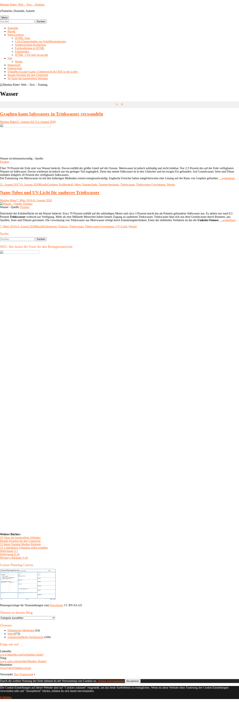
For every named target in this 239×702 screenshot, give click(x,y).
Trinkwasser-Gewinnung (150, 184)
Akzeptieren (132, 681)
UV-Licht (121, 226)
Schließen (6, 697)
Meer (77, 184)
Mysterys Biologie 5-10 (14, 557)
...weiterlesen (227, 178)
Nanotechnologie (109, 184)
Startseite (12, 28)
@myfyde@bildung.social (15, 668)
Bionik (11, 31)
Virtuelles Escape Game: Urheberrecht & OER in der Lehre (42, 71)
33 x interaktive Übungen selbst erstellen (24, 547)
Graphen (52, 184)
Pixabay (5, 161)
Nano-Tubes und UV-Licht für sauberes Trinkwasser (50, 192)
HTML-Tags (22, 38)
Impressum (13, 65)
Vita (9, 58)
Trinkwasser (127, 184)
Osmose (63, 226)
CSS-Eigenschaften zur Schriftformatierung (40, 41)
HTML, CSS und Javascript (31, 54)
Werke (19, 61)
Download (56, 605)
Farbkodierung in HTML (30, 48)
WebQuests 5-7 (9, 551)
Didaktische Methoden (20, 630)
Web (10, 633)
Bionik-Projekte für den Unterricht (27, 75)
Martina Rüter (8, 121)
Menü (4, 17)
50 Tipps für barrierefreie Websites (27, 78)
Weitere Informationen (111, 680)
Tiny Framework (23, 674)
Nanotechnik (89, 184)
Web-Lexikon (15, 34)
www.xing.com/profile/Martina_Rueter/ (23, 661)
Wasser (171, 184)
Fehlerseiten (22, 51)
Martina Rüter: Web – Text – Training (22, 4)
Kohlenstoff (66, 184)
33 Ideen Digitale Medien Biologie (20, 544)
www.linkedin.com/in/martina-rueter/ (22, 654)
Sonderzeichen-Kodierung (30, 44)
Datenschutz (14, 68)
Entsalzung (50, 226)
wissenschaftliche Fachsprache (25, 637)
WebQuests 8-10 (10, 554)
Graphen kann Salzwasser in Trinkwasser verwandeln (51, 113)
